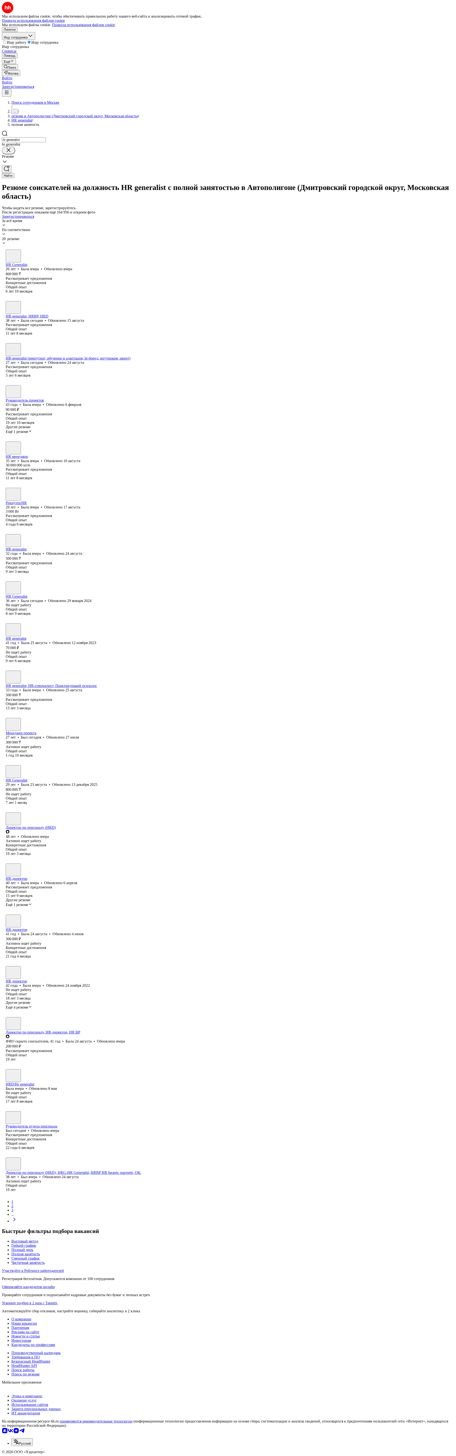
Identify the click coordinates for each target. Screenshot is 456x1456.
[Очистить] (8, 150)
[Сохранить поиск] (6, 169)
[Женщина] (13, 256)
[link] (10, 67)
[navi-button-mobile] (6, 93)
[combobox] (24, 139)
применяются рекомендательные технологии (96, 1421)
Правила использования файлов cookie (83, 25)
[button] (7, 78)
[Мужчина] (13, 724)
